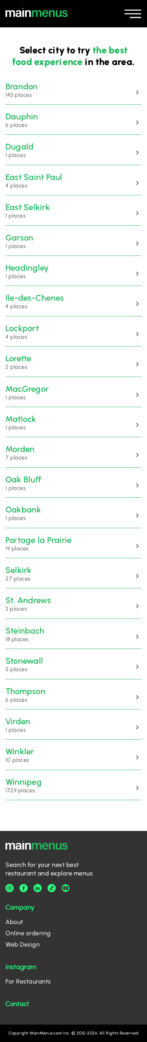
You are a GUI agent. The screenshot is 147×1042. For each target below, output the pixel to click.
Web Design (22, 944)
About (14, 922)
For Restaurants (28, 981)
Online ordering (28, 933)
